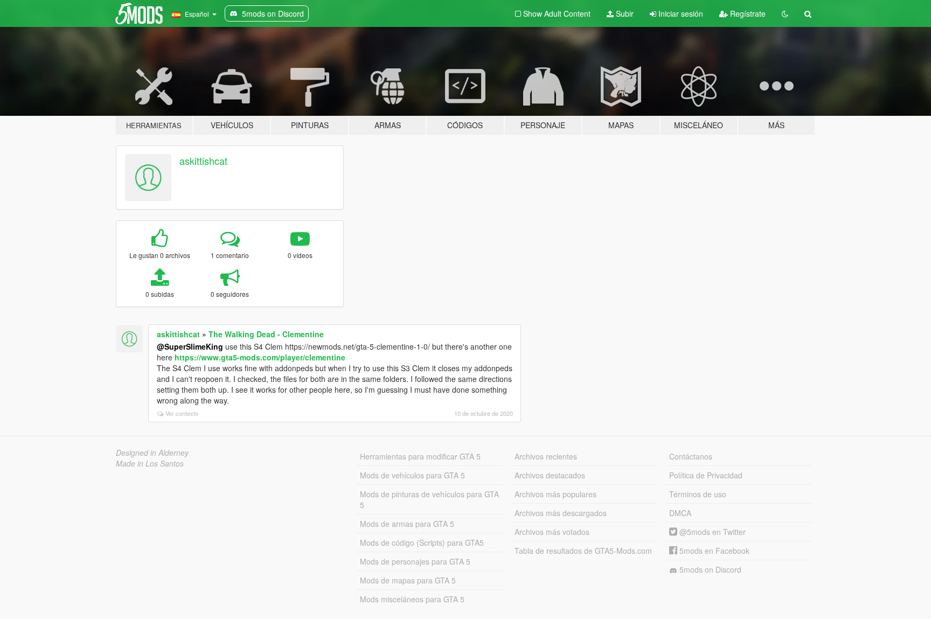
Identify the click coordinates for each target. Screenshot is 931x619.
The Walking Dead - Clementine (266, 334)
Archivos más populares (555, 494)
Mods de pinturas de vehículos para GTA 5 (429, 499)
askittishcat (203, 161)
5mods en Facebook (713, 550)
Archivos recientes (546, 456)
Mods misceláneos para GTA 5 (412, 599)
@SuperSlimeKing (190, 346)
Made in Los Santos (150, 463)
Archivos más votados (552, 531)
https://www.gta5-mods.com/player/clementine (260, 357)
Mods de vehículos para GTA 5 (412, 475)
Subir (624, 13)
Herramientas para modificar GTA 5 (420, 456)
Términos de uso (697, 494)
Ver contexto (181, 413)
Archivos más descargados (561, 512)
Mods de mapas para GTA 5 (408, 580)
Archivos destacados (550, 475)
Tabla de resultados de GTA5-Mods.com (583, 550)
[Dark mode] (785, 13)
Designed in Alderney (152, 452)
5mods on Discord (709, 569)
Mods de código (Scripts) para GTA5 (422, 542)
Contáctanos (690, 456)
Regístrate (747, 13)
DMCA (680, 512)
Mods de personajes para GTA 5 (415, 561)
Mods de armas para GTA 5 (407, 523)
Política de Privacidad (705, 475)
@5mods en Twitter (711, 531)
